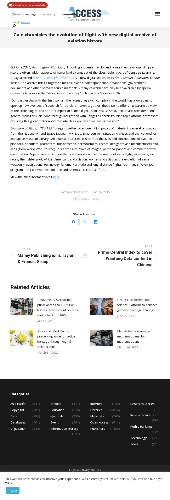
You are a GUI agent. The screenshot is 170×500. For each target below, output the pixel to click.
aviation (85, 199)
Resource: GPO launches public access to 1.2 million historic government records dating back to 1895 (57, 307)
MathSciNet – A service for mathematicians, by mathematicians (136, 336)
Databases (81, 192)
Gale (94, 199)
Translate (25, 22)
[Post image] (21, 306)
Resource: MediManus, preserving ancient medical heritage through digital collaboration (56, 339)
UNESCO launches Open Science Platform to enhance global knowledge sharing (137, 305)
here (56, 177)
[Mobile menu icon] (157, 13)
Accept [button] (13, 490)
